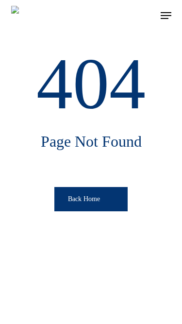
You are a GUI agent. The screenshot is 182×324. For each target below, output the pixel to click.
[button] (166, 15)
